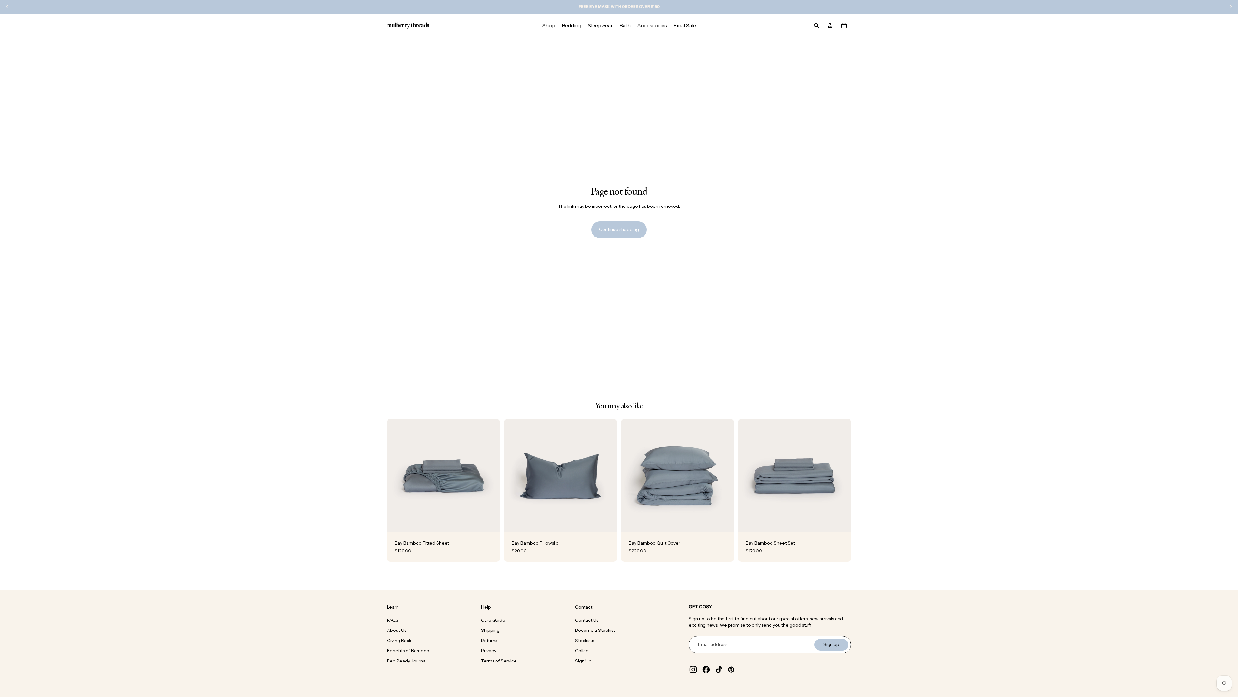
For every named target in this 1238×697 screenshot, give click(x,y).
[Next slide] (490, 476)
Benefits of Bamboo (408, 650)
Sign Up (583, 661)
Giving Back (399, 640)
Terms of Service (499, 661)
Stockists (584, 640)
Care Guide (493, 620)
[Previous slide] (396, 476)
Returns (489, 640)
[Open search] (816, 25)
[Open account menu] (830, 25)
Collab (582, 650)
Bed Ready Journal (407, 661)
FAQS (392, 620)
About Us (396, 630)
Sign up (831, 644)
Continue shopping (619, 229)
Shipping (490, 630)
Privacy (488, 650)
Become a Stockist (595, 630)
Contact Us (586, 620)
